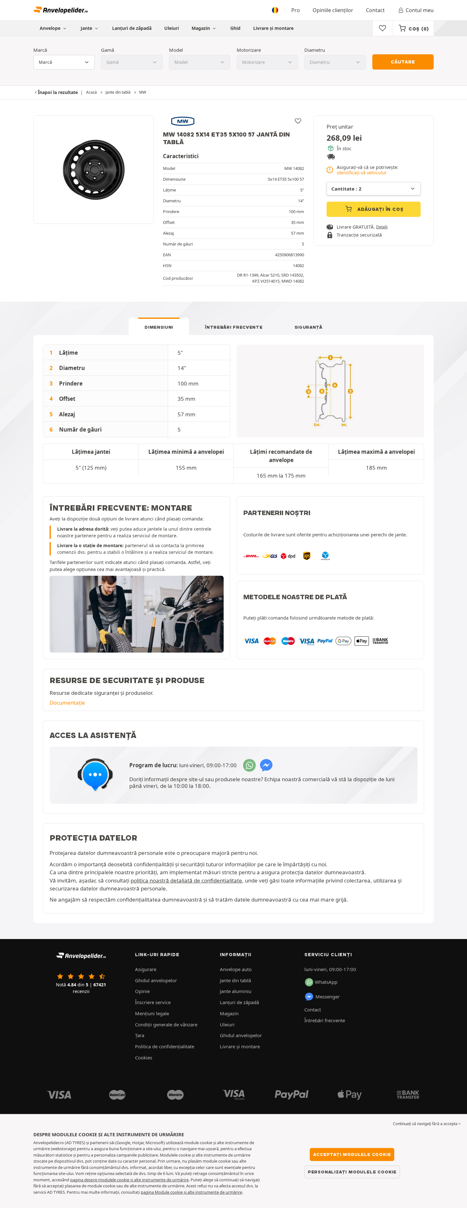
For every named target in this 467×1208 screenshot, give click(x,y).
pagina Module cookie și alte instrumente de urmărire (191, 1192)
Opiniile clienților (333, 10)
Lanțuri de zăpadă (132, 28)
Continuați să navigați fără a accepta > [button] (427, 1123)
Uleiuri (171, 28)
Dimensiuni (159, 327)
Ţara (139, 1035)
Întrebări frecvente (233, 327)
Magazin (201, 28)
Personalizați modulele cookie (352, 1171)
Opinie (142, 991)
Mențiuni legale (152, 1013)
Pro (295, 10)
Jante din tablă (235, 980)
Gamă (107, 50)
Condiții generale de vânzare (166, 1024)
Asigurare (145, 969)
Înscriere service (153, 1002)
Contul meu (420, 10)
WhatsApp (326, 982)
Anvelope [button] (51, 28)
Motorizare (249, 50)
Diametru (314, 50)
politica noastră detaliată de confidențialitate (186, 880)
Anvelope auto (236, 969)
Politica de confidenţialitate (164, 1046)
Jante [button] (87, 28)
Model (176, 50)
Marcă (40, 50)
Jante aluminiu (235, 991)
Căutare (403, 62)
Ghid (235, 28)
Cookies (143, 1057)
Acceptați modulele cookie (352, 1154)
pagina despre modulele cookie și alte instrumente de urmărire (129, 1180)
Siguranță (308, 327)
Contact (375, 10)
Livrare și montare (273, 28)
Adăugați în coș (379, 209)
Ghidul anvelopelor (156, 980)
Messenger (327, 996)
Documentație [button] (67, 702)
